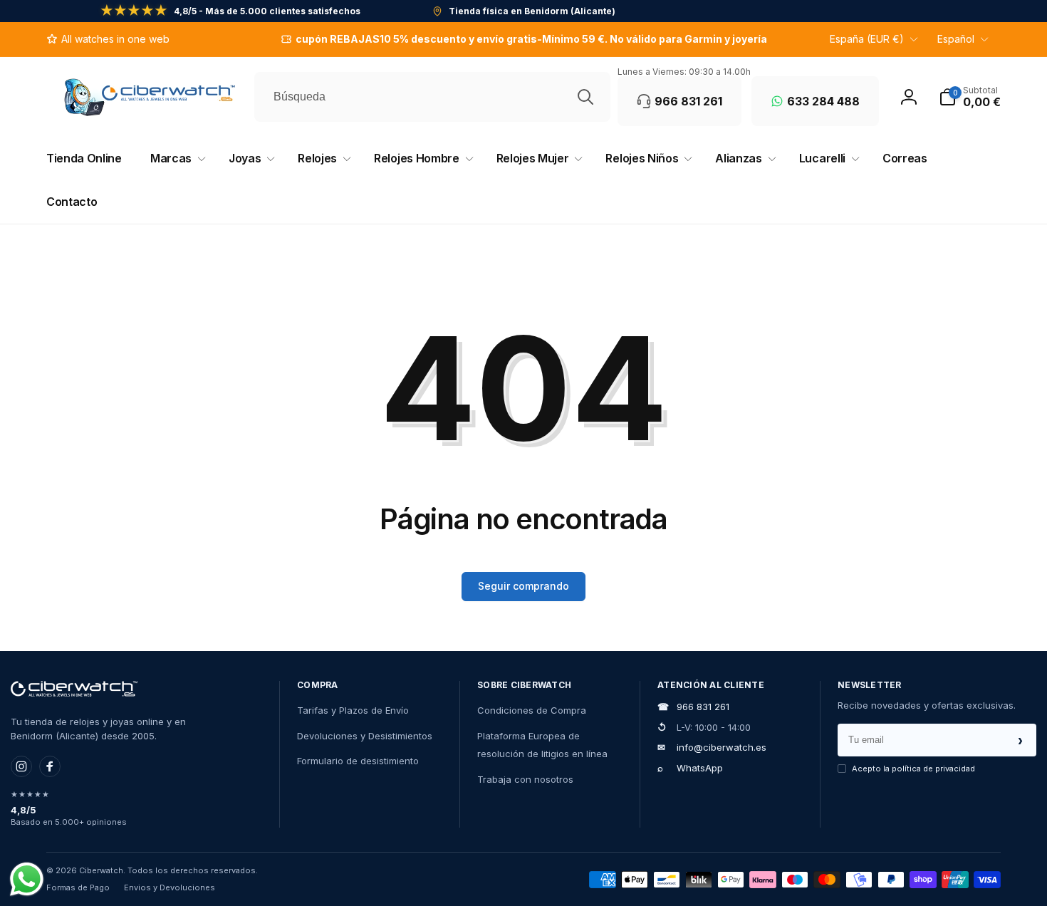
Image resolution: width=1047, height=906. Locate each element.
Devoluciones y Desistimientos (364, 735)
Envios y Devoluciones (169, 887)
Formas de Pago (78, 887)
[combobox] (432, 97)
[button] (970, 97)
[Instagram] (21, 766)
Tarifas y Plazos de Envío (353, 710)
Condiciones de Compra (531, 710)
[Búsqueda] (585, 97)
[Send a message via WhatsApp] (26, 879)
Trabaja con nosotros (525, 779)
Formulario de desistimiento (358, 760)
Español (955, 39)
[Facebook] (50, 766)
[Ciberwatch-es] (74, 689)
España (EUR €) (867, 39)
